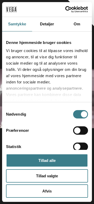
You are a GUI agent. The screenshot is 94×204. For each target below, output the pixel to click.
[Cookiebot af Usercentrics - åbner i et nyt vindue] (66, 9)
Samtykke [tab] (17, 24)
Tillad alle (47, 160)
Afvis (47, 191)
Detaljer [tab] (47, 24)
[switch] (80, 130)
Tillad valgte (47, 176)
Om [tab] (77, 24)
